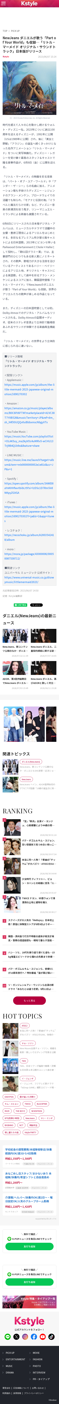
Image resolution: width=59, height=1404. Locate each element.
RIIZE (7, 1111)
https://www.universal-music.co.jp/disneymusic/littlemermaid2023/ (29, 579)
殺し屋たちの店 (12, 1132)
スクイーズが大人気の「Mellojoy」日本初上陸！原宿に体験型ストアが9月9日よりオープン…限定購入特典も (31, 922)
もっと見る (29, 1000)
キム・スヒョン (12, 1103)
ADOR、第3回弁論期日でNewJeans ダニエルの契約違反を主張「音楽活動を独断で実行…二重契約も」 (15, 681)
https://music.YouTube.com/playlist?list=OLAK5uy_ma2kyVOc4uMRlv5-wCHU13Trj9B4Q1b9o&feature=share (28, 441)
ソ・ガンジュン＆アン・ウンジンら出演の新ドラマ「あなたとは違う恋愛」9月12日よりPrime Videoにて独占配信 (31, 987)
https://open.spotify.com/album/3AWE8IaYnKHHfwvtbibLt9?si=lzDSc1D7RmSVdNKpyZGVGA (29, 488)
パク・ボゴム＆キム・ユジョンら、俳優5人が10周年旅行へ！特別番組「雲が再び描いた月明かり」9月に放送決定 (31, 971)
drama (10, 1372)
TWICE (28, 1103)
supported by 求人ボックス (45, 1218)
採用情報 (17, 1393)
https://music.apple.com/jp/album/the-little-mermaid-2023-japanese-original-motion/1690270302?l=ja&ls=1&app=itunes (29, 514)
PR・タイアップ (41, 1379)
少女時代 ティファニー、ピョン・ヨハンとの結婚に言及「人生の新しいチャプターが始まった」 (39, 881)
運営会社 (6, 1388)
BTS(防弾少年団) (12, 1118)
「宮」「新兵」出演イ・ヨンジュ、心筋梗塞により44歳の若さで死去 (38, 823)
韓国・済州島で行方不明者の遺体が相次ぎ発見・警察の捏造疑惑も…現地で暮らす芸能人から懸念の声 (31, 938)
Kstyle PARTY (30, 1132)
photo (37, 1366)
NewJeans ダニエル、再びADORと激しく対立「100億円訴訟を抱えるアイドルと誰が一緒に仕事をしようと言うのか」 (43, 681)
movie (36, 1352)
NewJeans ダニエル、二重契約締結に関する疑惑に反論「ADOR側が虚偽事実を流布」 (43, 649)
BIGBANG (9, 1125)
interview (39, 1372)
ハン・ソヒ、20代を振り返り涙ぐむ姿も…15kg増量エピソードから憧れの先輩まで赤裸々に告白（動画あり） (31, 955)
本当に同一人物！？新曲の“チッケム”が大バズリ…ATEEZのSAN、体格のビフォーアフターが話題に (39, 862)
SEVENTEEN (36, 1111)
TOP (5, 30)
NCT (21, 1125)
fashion (37, 1359)
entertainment (15, 1359)
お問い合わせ (38, 1388)
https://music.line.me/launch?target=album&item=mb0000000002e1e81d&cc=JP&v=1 (29, 464)
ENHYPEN (9, 1096)
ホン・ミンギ (47, 1118)
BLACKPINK (42, 1103)
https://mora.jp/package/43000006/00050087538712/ (29, 556)
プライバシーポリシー (34, 1393)
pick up (10, 1352)
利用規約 (6, 1393)
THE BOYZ (20, 1111)
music (9, 1366)
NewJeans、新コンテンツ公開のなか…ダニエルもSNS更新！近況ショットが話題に (15, 649)
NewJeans (30, 1118)
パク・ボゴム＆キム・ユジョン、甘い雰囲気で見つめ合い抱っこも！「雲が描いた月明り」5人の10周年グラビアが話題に (39, 843)
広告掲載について (21, 1388)
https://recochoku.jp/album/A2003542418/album (29, 537)
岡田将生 (33, 1125)
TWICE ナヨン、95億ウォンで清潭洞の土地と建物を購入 (38, 900)
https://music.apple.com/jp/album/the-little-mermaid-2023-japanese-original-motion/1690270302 (29, 389)
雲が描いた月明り (27, 1096)
